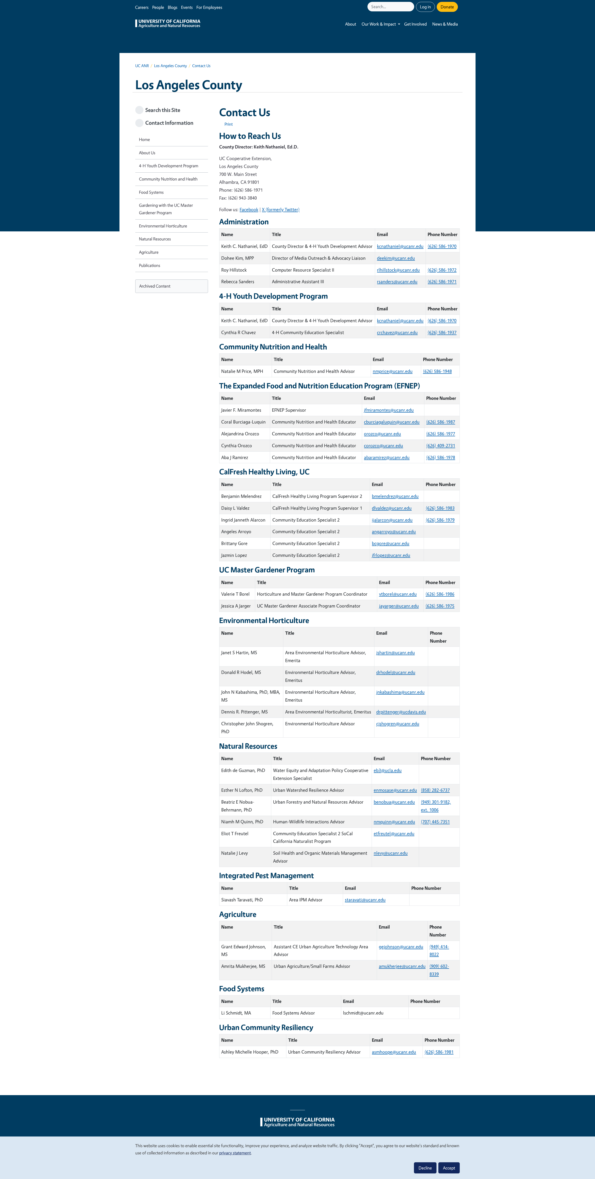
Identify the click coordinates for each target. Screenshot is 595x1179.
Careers (142, 7)
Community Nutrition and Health (168, 179)
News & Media (445, 24)
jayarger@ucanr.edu (399, 606)
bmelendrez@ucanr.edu (395, 496)
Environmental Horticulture (163, 226)
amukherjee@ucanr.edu (402, 966)
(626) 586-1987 (440, 422)
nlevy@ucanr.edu (391, 853)
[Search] (411, 6)
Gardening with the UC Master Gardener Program (166, 208)
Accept (449, 1168)
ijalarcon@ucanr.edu (392, 520)
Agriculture (149, 252)
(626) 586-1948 (437, 371)
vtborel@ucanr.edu (398, 594)
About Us (147, 152)
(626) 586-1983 (440, 508)
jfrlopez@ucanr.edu (391, 555)
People (158, 7)
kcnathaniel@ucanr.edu (400, 246)
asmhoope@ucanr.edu (394, 1052)
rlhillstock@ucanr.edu (398, 270)
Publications (149, 265)
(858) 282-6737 (435, 790)
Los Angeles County (170, 65)
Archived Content (154, 286)
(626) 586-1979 (440, 520)
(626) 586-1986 (440, 594)
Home (144, 139)
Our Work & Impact (379, 24)
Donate (447, 7)
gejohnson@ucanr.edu (401, 946)
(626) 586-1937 (442, 332)
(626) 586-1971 (442, 281)
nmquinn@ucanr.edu (394, 821)
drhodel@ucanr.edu (395, 672)
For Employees (209, 7)
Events (187, 7)
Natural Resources (155, 239)
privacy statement (235, 1153)
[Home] (167, 24)
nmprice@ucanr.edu (393, 371)
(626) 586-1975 (440, 606)
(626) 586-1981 (439, 1052)
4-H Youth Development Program (168, 165)
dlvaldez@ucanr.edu (392, 508)
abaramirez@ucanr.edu (387, 457)
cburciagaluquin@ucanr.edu (392, 422)
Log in (425, 7)
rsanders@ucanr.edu (397, 281)
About (350, 24)
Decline (425, 1168)
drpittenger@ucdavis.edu (401, 712)
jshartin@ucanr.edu (395, 652)
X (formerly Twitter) (281, 209)
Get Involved (415, 24)
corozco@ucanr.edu (383, 445)
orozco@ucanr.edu (382, 434)
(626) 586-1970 (442, 246)
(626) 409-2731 (440, 445)
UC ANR (142, 65)
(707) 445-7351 (435, 821)
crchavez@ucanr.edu (397, 332)
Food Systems (151, 192)
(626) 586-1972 (442, 270)
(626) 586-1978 (440, 457)
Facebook (249, 209)
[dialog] (297, 1157)
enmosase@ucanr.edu (395, 790)
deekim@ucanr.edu (396, 258)
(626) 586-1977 (440, 434)
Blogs (172, 7)
